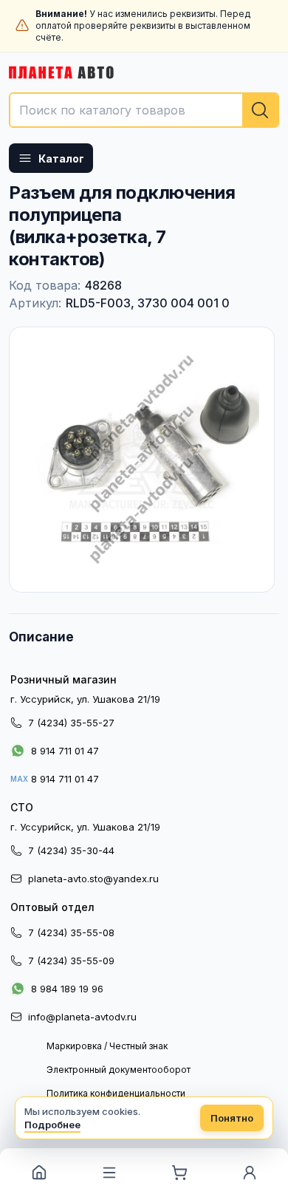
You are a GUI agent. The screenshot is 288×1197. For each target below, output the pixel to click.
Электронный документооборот (119, 1069)
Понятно (231, 1118)
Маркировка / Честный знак (107, 1045)
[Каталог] (109, 1172)
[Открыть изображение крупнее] (141, 459)
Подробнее (52, 1124)
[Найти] (260, 110)
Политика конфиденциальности (116, 1093)
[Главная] (38, 1172)
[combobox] (144, 110)
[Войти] (249, 1172)
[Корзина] (179, 1172)
